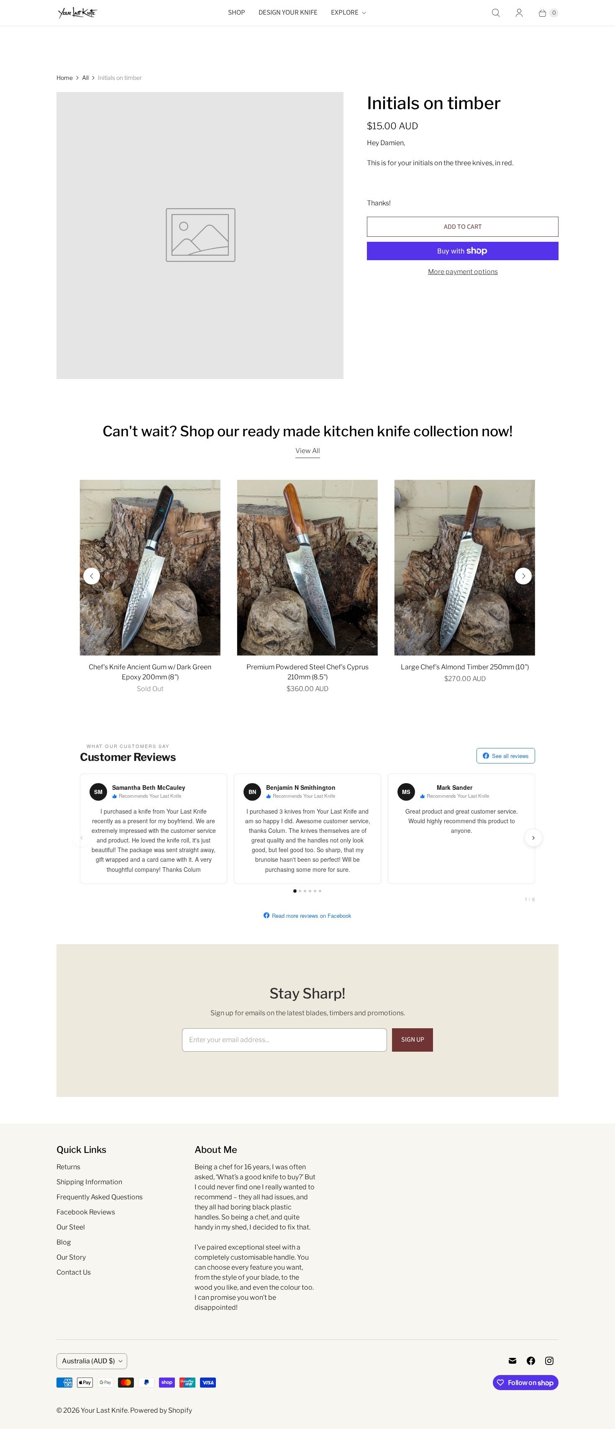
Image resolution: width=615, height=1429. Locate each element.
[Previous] (91, 576)
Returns (68, 1167)
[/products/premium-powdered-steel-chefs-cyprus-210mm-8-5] (307, 568)
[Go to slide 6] (320, 891)
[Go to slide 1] (295, 891)
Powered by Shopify (161, 1410)
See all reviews (510, 756)
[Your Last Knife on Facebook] (531, 1360)
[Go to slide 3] (305, 891)
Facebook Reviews (85, 1212)
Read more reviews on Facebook (311, 915)
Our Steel (70, 1227)
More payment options (463, 272)
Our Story (71, 1257)
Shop (236, 13)
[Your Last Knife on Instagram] (549, 1360)
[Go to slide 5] (315, 891)
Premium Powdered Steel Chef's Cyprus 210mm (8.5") (307, 672)
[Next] (523, 576)
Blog (63, 1242)
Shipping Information (89, 1182)
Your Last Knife (104, 1410)
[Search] (495, 13)
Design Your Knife (288, 13)
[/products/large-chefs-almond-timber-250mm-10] (465, 568)
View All (307, 451)
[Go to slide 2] (300, 891)
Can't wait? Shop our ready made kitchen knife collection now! (307, 431)
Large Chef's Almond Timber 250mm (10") (465, 667)
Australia (88, 1361)
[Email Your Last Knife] (512, 1360)
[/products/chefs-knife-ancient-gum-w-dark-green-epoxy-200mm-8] (150, 568)
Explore (345, 13)
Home (64, 77)
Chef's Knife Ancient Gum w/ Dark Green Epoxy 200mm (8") (150, 672)
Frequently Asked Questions (99, 1197)
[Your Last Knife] (77, 13)
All (85, 77)
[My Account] (519, 13)
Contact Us (73, 1272)
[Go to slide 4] (310, 891)
